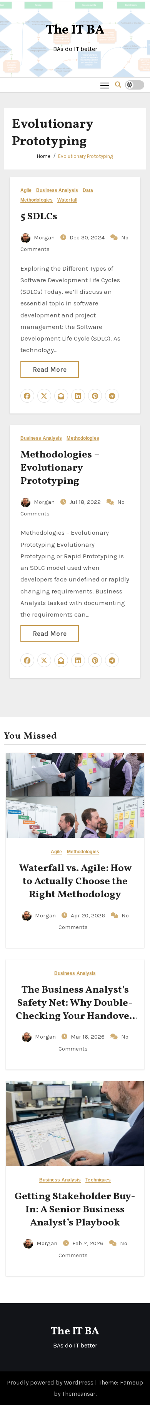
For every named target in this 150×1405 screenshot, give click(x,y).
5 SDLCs (38, 217)
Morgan (44, 237)
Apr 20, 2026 (89, 915)
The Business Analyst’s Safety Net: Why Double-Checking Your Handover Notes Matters (75, 1009)
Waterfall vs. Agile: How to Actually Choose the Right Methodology (75, 881)
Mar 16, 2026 (88, 1036)
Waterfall (67, 200)
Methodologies (36, 200)
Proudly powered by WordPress (51, 1382)
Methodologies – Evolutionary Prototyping (59, 468)
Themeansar (78, 1393)
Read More (50, 369)
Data (88, 190)
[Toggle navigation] (104, 85)
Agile (26, 190)
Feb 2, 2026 (88, 1243)
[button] (118, 84)
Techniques (98, 1180)
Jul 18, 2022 (86, 501)
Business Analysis (57, 190)
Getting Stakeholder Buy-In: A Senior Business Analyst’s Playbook (75, 1210)
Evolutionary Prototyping (85, 156)
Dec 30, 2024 (88, 237)
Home (43, 156)
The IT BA (75, 30)
